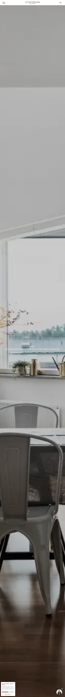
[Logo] (32, 2)
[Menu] (61, 2)
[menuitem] (61, 2)
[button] (8, 694)
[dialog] (8, 689)
